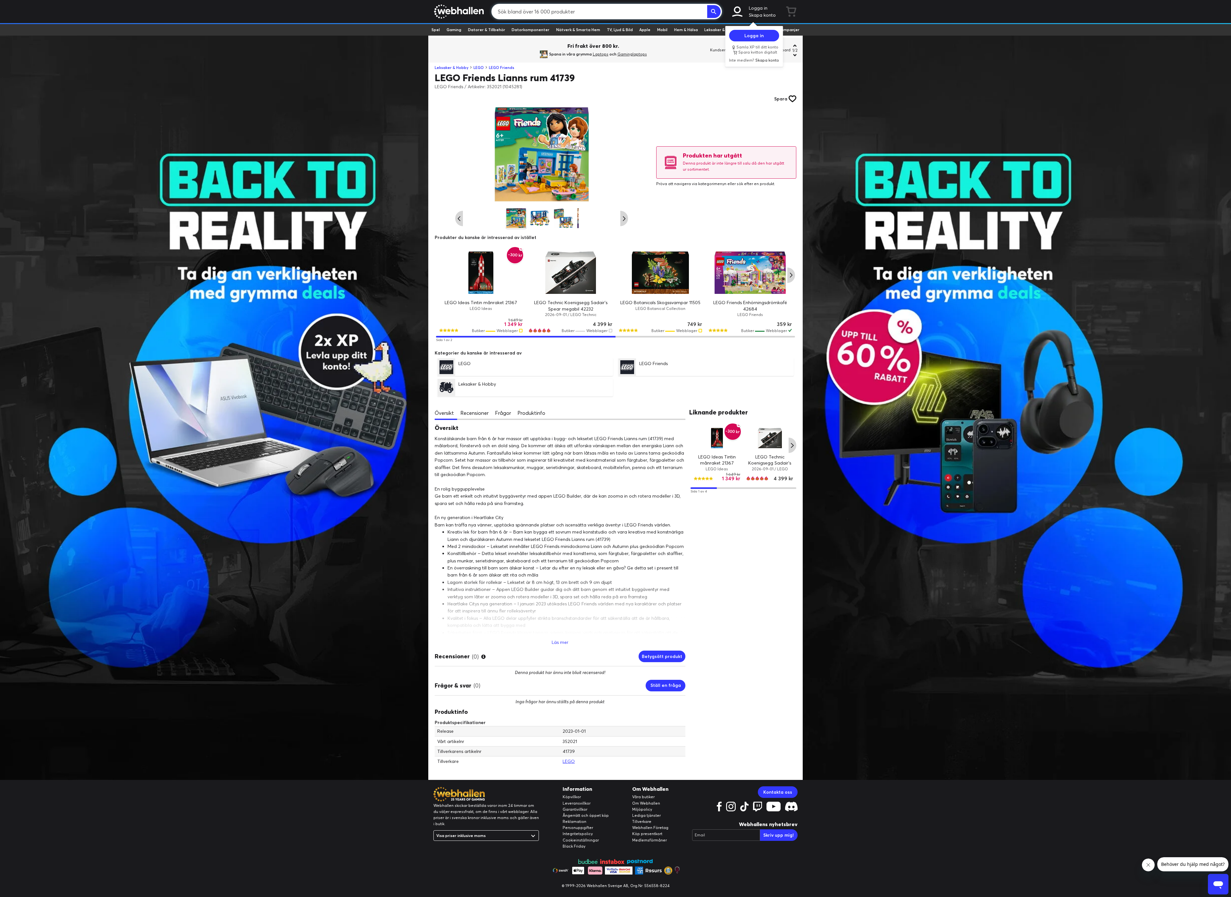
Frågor (503, 413)
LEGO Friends (501, 67)
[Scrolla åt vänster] (459, 218)
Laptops (600, 54)
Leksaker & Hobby (721, 29)
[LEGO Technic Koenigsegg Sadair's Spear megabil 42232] (570, 273)
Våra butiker (643, 796)
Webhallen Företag (650, 827)
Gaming (454, 29)
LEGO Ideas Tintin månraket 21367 (481, 302)
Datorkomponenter (530, 29)
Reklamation (574, 821)
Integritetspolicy (578, 833)
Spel (435, 29)
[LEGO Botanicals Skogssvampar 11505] (660, 273)
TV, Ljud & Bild (620, 29)
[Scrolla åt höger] (624, 218)
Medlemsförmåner (649, 840)
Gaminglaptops (632, 54)
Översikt (444, 413)
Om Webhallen (646, 803)
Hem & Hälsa (686, 29)
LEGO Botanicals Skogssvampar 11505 (660, 302)
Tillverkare (641, 821)
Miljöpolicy (642, 809)
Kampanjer (789, 29)
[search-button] (714, 11)
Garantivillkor (575, 809)
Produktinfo (531, 413)
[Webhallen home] (458, 11)
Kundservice (721, 49)
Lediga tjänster (646, 815)
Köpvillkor (572, 796)
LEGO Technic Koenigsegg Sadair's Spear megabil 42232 (769, 463)
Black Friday (574, 846)
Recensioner (474, 413)
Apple (644, 29)
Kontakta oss (777, 792)
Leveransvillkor (576, 803)
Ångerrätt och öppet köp (586, 815)
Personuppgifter (578, 827)
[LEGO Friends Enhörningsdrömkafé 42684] (750, 273)
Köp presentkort (647, 833)
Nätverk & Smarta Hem (578, 29)
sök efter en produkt (755, 183)
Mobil (662, 29)
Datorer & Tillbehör (486, 29)
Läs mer (560, 642)
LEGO (478, 67)
